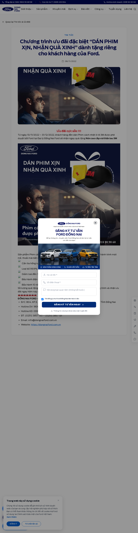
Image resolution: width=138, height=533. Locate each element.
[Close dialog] (95, 223)
